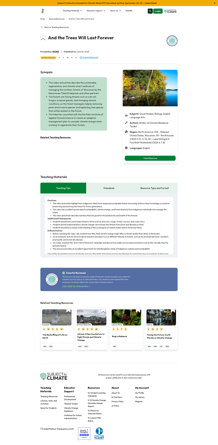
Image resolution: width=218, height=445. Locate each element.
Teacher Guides (71, 403)
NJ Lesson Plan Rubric (94, 419)
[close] (214, 3)
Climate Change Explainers (71, 409)
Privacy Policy (118, 401)
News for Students (48, 408)
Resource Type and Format (155, 188)
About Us (116, 393)
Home (42, 19)
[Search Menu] (150, 11)
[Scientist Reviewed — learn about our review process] (172, 40)
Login (158, 11)
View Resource (150, 158)
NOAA (55, 51)
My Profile (139, 393)
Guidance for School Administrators (73, 417)
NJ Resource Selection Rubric (95, 412)
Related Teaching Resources (55, 137)
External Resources (57, 19)
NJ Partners (117, 397)
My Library (139, 397)
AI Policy (115, 405)
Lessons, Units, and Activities (48, 402)
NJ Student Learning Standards (97, 394)
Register (139, 401)
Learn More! (151, 3)
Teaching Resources (49, 396)
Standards (108, 188)
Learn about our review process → (76, 286)
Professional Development (70, 398)
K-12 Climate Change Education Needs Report (97, 403)
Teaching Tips (63, 188)
